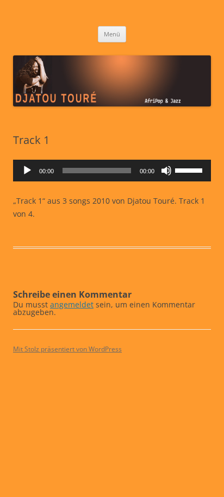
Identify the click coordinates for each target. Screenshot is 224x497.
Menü (112, 34)
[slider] (190, 169)
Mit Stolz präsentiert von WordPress (67, 349)
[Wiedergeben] (27, 170)
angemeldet (72, 304)
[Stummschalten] (166, 170)
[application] (112, 170)
